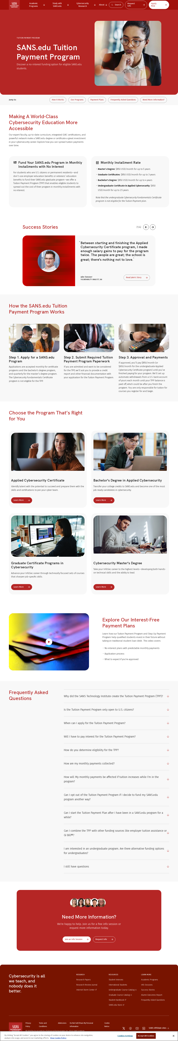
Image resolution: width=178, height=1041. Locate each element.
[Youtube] (137, 1028)
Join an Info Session (73, 939)
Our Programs (77, 100)
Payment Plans (97, 100)
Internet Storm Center (85, 990)
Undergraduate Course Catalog (121, 990)
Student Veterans (116, 980)
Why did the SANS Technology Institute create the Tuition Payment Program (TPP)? (113, 696)
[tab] (35, 4)
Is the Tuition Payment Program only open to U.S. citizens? (99, 709)
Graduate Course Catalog (119, 995)
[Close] (173, 1036)
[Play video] (49, 641)
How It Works (58, 100)
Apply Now (153, 4)
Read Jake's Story (133, 277)
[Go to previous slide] (146, 227)
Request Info (131, 4)
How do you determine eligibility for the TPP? (91, 750)
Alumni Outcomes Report (151, 995)
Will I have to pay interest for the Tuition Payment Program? (100, 736)
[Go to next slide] (152, 227)
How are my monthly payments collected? (89, 763)
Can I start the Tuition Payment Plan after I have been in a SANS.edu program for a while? (113, 815)
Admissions (62, 1023)
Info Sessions (147, 985)
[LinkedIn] (143, 1028)
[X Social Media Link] (123, 1028)
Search (118, 5)
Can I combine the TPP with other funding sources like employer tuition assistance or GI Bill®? (115, 833)
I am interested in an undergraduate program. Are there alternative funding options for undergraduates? (114, 851)
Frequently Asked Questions (123, 100)
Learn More (18, 500)
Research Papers (83, 980)
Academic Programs (149, 980)
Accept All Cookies (146, 1036)
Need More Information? (154, 100)
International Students (118, 985)
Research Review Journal (86, 985)
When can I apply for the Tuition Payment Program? (94, 723)
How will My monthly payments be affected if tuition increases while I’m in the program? (111, 779)
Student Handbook (116, 1000)
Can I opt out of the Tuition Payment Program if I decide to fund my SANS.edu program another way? (111, 797)
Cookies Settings (125, 1036)
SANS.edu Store (115, 1005)
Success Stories (148, 990)
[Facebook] (130, 1028)
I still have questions (76, 866)
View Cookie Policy (58, 1038)
